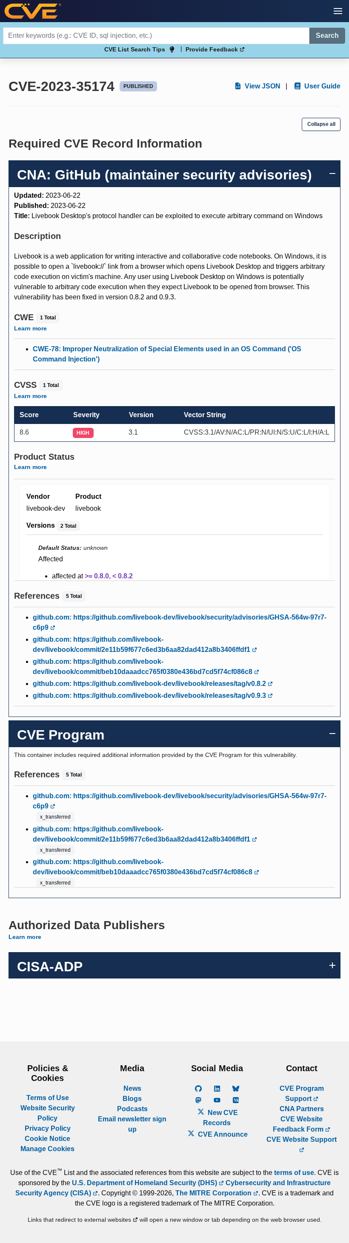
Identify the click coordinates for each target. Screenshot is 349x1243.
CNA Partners (302, 1108)
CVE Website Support (301, 1139)
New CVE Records (220, 1117)
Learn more (30, 328)
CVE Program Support (302, 1093)
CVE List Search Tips (134, 49)
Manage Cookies (47, 1148)
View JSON (261, 86)
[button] (337, 11)
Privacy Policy (48, 1128)
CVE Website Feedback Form (299, 1124)
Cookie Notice (47, 1138)
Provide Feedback (213, 49)
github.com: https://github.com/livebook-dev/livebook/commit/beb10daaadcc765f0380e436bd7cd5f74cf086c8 (143, 666)
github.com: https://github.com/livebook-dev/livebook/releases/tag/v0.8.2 (150, 683)
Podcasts (132, 1108)
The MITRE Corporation (214, 1193)
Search (327, 35)
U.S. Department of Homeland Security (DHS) (145, 1182)
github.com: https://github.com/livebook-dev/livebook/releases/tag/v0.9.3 (150, 695)
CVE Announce (222, 1134)
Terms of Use (47, 1097)
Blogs (132, 1098)
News (132, 1088)
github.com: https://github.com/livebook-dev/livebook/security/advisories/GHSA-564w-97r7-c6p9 (179, 622)
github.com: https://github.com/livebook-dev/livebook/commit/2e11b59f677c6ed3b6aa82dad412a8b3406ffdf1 (142, 644)
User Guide (321, 86)
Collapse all (321, 124)
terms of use (294, 1172)
